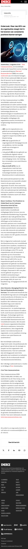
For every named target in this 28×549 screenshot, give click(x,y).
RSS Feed (3, 538)
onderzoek (4, 76)
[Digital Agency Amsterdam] (6, 525)
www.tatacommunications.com (11, 417)
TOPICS (3, 503)
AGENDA (3, 500)
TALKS (17, 479)
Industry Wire (7, 6)
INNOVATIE (3, 492)
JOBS (17, 492)
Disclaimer (3, 543)
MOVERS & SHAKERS (5, 513)
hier (12, 366)
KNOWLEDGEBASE (20, 495)
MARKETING (4, 482)
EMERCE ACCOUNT (5, 505)
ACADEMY (18, 490)
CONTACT (18, 500)
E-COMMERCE (4, 479)
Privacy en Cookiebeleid (7, 541)
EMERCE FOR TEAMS (20, 508)
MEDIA (2, 484)
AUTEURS (18, 487)
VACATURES (18, 503)
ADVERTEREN (19, 510)
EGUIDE (2, 510)
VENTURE (3, 487)
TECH (2, 490)
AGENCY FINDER (4, 508)
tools (2, 324)
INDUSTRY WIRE (4, 515)
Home (2, 6)
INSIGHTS (18, 484)
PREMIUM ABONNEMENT (21, 505)
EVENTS (17, 482)
